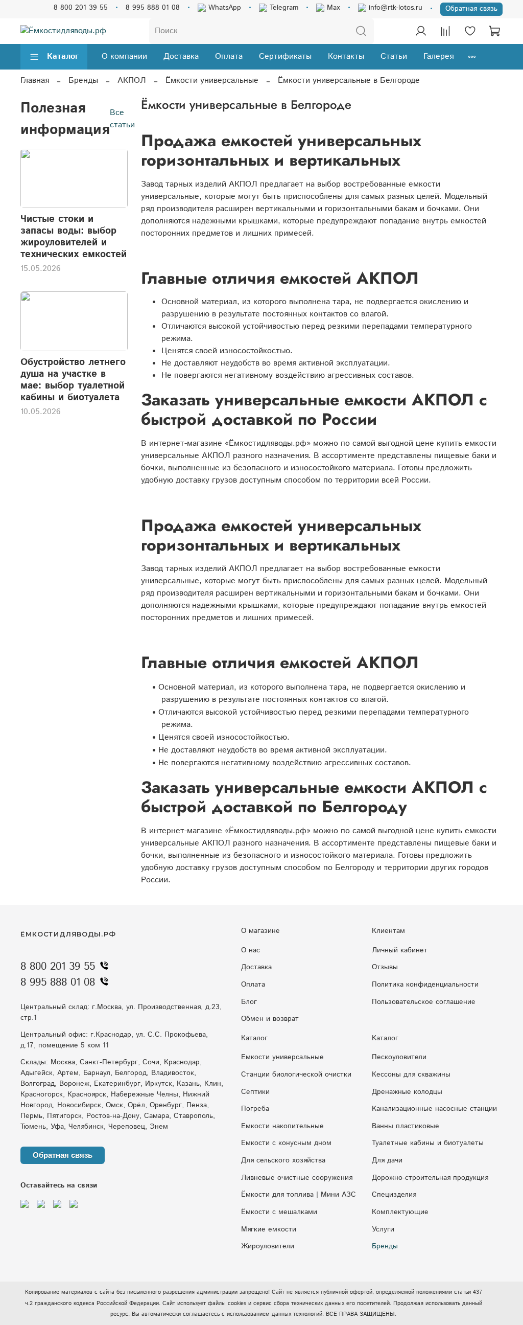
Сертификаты (285, 56)
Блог (249, 1002)
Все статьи (122, 119)
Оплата (229, 56)
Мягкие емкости (268, 1229)
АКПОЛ (131, 80)
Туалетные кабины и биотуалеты (428, 1143)
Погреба (255, 1109)
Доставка (181, 56)
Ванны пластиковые (405, 1126)
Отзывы (385, 967)
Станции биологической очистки (296, 1074)
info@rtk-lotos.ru (394, 8)
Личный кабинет (399, 950)
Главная (34, 80)
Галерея (438, 56)
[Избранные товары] (470, 31)
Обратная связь (471, 9)
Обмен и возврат (270, 1019)
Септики (255, 1092)
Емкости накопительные (282, 1126)
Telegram (282, 8)
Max (332, 8)
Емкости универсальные (282, 1057)
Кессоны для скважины (411, 1074)
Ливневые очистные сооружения (296, 1178)
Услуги (383, 1229)
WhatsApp (223, 8)
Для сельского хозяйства (283, 1160)
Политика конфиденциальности (425, 984)
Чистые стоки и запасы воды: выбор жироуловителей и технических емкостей (73, 236)
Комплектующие (400, 1212)
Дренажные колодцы (407, 1092)
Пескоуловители (399, 1057)
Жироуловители (267, 1246)
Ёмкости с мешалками (279, 1212)
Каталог (63, 56)
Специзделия (394, 1195)
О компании (124, 56)
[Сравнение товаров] (445, 31)
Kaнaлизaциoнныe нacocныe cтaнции (434, 1109)
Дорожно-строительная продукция (430, 1178)
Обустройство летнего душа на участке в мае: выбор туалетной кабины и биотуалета (73, 379)
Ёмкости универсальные (211, 80)
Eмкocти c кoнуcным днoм (286, 1143)
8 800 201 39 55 (81, 8)
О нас (250, 950)
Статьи (394, 56)
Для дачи (387, 1160)
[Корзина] (494, 31)
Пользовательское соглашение (424, 1002)
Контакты (346, 56)
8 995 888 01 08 (153, 8)
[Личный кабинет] (421, 31)
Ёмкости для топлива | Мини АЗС (298, 1195)
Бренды (83, 80)
